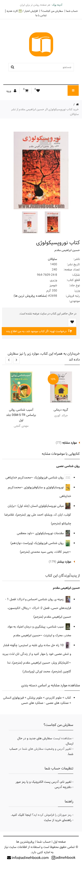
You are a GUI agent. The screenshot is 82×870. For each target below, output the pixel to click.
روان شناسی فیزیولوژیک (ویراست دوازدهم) (37, 543)
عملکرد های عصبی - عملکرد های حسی (45, 703)
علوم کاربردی (53, 697)
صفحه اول (59, 841)
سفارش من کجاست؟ (52, 11)
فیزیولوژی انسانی (13, 697)
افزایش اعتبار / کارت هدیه (22, 11)
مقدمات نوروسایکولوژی (50, 533)
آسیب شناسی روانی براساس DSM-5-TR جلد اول (21, 415)
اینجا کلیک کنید (21, 815)
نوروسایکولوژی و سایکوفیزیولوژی (44, 487)
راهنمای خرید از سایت (58, 820)
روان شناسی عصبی (68, 466)
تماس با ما (41, 15)
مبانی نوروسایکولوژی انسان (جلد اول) (41, 506)
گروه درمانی (61, 409)
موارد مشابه (69, 442)
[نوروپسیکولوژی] (52, 222)
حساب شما (72, 11)
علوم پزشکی (34, 697)
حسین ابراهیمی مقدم (67, 250)
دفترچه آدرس (63, 787)
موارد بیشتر (64, 561)
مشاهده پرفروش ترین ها (30, 295)
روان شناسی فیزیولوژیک (49, 477)
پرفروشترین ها (25, 841)
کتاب (68, 697)
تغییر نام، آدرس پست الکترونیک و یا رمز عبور (44, 782)
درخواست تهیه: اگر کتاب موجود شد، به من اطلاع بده (36, 331)
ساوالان (52, 259)
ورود (9, 91)
